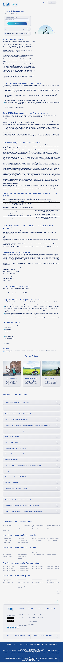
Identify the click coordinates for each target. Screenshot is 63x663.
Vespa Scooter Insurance (23, 542)
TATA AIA (49, 612)
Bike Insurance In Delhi (22, 566)
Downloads (22, 644)
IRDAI (27, 644)
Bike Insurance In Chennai (8, 566)
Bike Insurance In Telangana (53, 566)
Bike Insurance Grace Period (9, 586)
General (21, 646)
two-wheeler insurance (23, 58)
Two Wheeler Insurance (20, 601)
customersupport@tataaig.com (31, 659)
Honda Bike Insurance (7, 540)
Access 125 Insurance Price (38, 554)
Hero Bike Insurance (7, 538)
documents (5, 351)
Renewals (40, 612)
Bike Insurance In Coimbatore (9, 570)
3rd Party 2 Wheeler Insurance (24, 525)
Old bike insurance (51, 528)
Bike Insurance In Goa (37, 568)
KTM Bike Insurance (7, 542)
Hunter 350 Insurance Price (53, 551)
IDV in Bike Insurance (22, 579)
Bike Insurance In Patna (23, 570)
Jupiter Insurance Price (22, 551)
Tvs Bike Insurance (22, 538)
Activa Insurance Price (7, 551)
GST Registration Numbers (35, 644)
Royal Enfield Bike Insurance (53, 538)
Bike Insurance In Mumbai (37, 566)
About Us (21, 612)
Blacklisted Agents (36, 646)
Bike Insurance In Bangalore (23, 568)
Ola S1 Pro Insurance (7, 554)
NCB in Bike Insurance (37, 579)
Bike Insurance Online (7, 525)
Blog (29, 612)
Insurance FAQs (31, 614)
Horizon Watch (31, 624)
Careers (21, 622)
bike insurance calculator (8, 135)
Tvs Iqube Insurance (51, 554)
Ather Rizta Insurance (7, 556)
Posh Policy (44, 646)
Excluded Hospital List (33, 627)
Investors (21, 617)
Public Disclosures (23, 614)
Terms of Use (15, 644)
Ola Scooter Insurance (52, 540)
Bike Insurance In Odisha (8, 568)
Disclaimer (9, 644)
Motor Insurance (10, 601)
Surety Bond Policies (32, 621)
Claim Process (41, 614)
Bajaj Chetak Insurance (23, 554)
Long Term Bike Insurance (37, 528)
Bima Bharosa (28, 646)
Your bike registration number (11, 17)
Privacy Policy (44, 644)
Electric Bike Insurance (22, 528)
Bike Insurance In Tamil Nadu (53, 568)
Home (4, 601)
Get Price (17, 23)
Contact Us (21, 620)
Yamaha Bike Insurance (37, 540)
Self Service (40, 617)
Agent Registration (23, 625)
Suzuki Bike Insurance (22, 540)
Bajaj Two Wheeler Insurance (38, 538)
